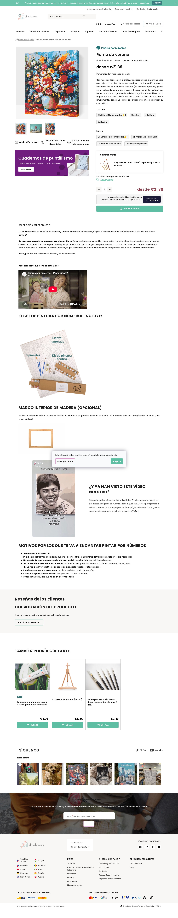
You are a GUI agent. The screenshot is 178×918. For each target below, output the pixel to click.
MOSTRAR (157, 3)
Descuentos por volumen (109, 875)
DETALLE (34, 724)
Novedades (72, 881)
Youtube (159, 750)
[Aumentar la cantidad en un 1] (109, 189)
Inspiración (71, 873)
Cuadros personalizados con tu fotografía (80, 868)
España (41, 873)
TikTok (135, 511)
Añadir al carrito (132, 208)
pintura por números (48, 241)
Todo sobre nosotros (123, 9)
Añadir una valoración (29, 622)
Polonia (23, 869)
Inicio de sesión (105, 24)
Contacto (141, 9)
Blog (132, 867)
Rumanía (42, 865)
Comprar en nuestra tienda (99, 9)
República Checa (24, 860)
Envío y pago (107, 179)
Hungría (41, 860)
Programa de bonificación (110, 879)
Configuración (65, 461)
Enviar (89, 824)
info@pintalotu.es (81, 847)
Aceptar (116, 461)
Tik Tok (143, 750)
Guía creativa (136, 863)
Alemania (24, 873)
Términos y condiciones (109, 863)
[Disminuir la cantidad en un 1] (99, 189)
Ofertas (70, 877)
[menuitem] (20, 32)
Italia (40, 869)
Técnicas (71, 863)
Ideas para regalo (74, 885)
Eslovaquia (24, 865)
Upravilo (153, 906)
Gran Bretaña (25, 877)
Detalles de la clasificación (135, 60)
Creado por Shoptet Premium (134, 906)
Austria (41, 877)
